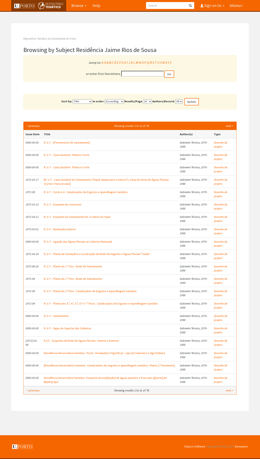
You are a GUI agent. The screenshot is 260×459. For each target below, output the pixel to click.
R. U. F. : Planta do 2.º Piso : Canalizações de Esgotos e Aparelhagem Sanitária (90, 291)
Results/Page (133, 101)
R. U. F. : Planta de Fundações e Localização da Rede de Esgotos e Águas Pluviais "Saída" (97, 254)
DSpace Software (194, 446)
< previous (33, 126)
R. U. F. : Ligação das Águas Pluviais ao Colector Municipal (78, 241)
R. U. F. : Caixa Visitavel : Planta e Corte (66, 155)
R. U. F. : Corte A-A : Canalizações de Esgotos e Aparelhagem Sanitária (85, 192)
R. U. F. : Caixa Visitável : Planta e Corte (66, 167)
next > (229, 126)
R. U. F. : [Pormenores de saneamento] (67, 142)
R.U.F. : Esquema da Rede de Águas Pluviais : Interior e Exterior (81, 340)
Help (96, 5)
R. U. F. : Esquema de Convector (63, 204)
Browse (77, 5)
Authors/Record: (163, 101)
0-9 (104, 62)
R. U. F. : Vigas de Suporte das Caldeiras (67, 328)
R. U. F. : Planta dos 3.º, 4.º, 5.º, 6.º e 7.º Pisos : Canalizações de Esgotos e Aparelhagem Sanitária (101, 303)
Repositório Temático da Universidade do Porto (49, 38)
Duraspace (241, 446)
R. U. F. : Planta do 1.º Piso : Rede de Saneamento (73, 266)
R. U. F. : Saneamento (56, 316)
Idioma (235, 5)
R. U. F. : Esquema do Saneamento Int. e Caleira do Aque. (77, 217)
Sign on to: (213, 5)
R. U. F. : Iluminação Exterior (60, 229)
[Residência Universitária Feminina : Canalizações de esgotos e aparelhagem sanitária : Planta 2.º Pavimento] (109, 365)
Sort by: (66, 101)
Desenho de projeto (220, 144)
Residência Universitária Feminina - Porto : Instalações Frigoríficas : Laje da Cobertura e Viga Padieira (104, 353)
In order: (98, 101)
